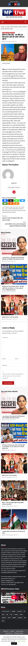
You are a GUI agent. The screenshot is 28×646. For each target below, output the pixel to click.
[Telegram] (22, 200)
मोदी (13, 210)
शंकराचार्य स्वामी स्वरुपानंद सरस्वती (9, 212)
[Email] (5, 203)
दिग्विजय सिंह (4, 210)
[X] (11, 200)
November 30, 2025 (12, 506)
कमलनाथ (21, 208)
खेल (24, 611)
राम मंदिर (23, 210)
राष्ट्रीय (9, 527)
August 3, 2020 (11, 41)
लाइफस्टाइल (10, 253)
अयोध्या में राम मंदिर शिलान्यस (13, 208)
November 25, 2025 (12, 534)
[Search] (25, 22)
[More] (16, 203)
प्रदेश (3, 32)
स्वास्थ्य (3, 620)
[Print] (11, 203)
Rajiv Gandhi (16, 207)
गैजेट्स (3, 614)
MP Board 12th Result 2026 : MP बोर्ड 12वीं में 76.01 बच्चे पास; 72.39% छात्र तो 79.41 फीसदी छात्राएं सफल (13, 288)
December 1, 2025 (11, 319)
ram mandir (21, 207)
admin (5, 41)
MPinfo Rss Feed (18, 633)
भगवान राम (10, 210)
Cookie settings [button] (21, 641)
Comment (5, 337)
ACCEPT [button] (14, 643)
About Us (5, 631)
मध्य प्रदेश (7, 32)
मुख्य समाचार (12, 32)
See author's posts (14, 187)
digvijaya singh (8, 207)
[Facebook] (5, 200)
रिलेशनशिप (14, 617)
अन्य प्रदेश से (19, 611)
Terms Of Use (8, 633)
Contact (12, 631)
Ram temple (5, 208)
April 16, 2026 (10, 261)
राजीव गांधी (20, 210)
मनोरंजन (21, 614)
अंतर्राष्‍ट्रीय (13, 611)
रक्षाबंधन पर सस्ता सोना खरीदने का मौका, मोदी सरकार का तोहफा (12, 218)
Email (17, 358)
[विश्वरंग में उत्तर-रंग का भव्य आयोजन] (14, 305)
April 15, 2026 (10, 291)
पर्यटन (7, 614)
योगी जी (15, 210)
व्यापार (25, 617)
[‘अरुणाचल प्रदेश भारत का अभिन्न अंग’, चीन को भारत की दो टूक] (14, 519)
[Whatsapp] (16, 200)
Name (4, 358)
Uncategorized (6, 611)
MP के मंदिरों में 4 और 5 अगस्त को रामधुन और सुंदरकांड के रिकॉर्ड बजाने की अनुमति (15, 224)
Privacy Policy (19, 631)
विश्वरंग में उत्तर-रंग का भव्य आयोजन (10, 317)
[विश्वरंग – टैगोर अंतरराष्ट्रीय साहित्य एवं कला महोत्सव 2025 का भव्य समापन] (14, 490)
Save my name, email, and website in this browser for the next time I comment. (13, 376)
